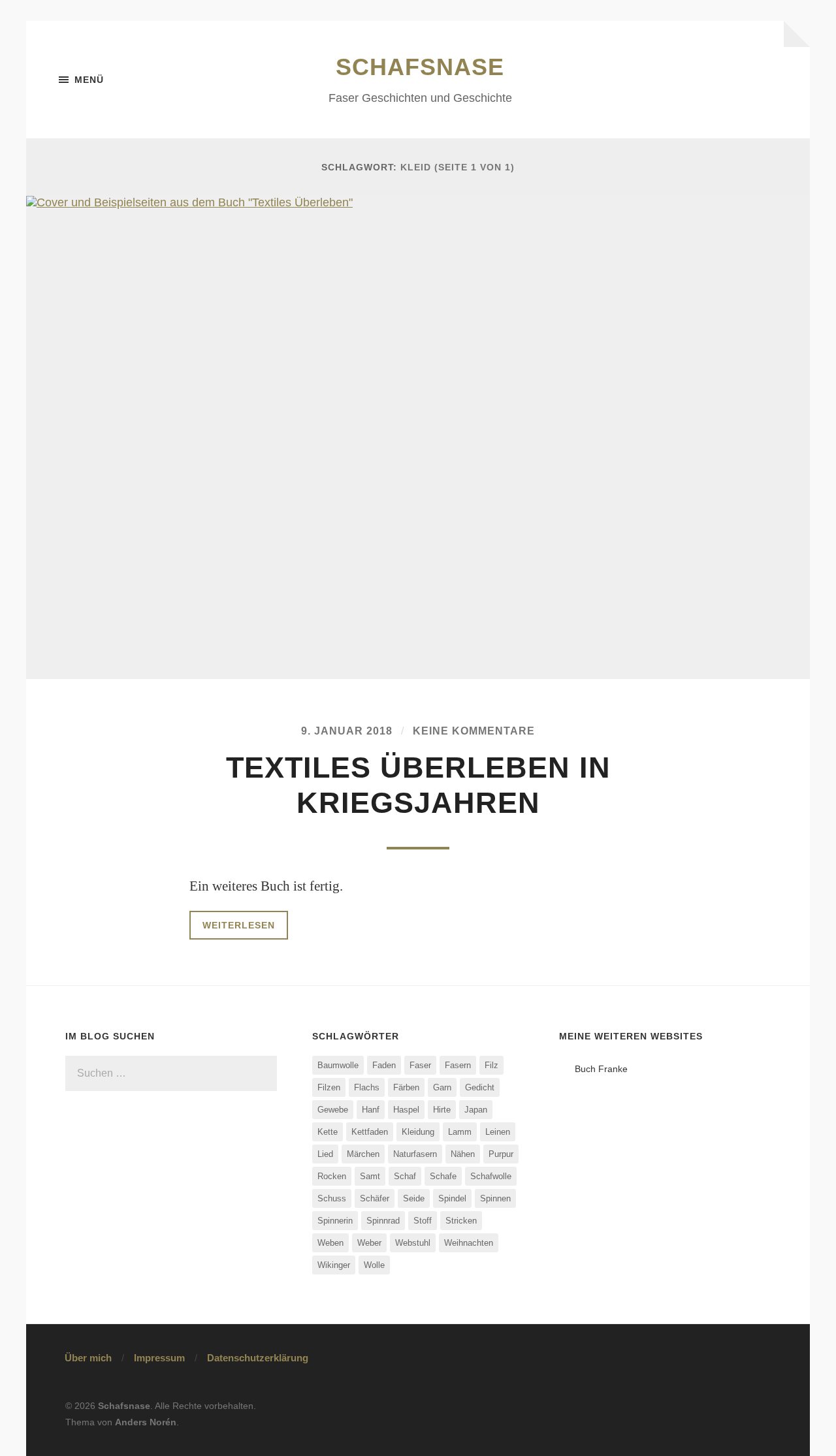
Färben (406, 1087)
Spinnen (495, 1198)
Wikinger (333, 1265)
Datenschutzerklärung (257, 1357)
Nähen (463, 1154)
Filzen (328, 1087)
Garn (442, 1087)
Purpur (501, 1154)
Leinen (497, 1132)
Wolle (374, 1265)
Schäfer (374, 1198)
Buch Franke (601, 1069)
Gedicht (479, 1087)
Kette (327, 1132)
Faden (384, 1065)
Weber (369, 1243)
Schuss (331, 1198)
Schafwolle (490, 1176)
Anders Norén (145, 1422)
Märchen (363, 1154)
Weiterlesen (238, 925)
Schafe (443, 1176)
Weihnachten (468, 1243)
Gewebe (332, 1110)
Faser (420, 1065)
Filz (491, 1065)
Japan (475, 1110)
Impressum (159, 1357)
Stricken (461, 1221)
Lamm (460, 1132)
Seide (414, 1198)
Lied (325, 1154)
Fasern (458, 1065)
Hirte (442, 1110)
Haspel (406, 1110)
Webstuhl (412, 1243)
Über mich (88, 1357)
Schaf (405, 1176)
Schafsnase (420, 67)
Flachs (366, 1087)
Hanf (370, 1110)
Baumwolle (338, 1065)
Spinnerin (335, 1221)
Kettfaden (369, 1132)
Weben (330, 1243)
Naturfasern (415, 1154)
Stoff (422, 1221)
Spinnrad (383, 1221)
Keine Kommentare (474, 730)
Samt (370, 1176)
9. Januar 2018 (347, 730)
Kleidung (418, 1132)
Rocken (331, 1176)
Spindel (452, 1198)
